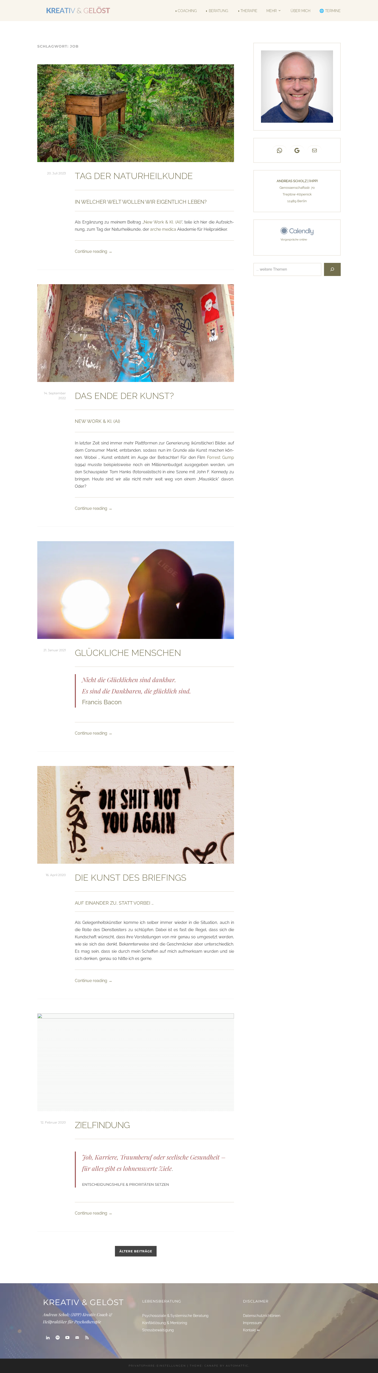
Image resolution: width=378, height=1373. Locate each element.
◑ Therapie (247, 10)
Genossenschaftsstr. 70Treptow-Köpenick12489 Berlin (297, 194)
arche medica (163, 229)
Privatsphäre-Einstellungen (157, 1365)
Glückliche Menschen (128, 653)
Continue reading (93, 251)
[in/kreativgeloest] (48, 1338)
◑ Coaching (186, 10)
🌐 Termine (330, 10)
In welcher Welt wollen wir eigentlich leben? (141, 202)
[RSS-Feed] (87, 1338)
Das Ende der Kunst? (124, 396)
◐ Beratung (217, 10)
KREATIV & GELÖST (83, 1302)
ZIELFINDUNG (102, 1125)
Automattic (237, 1365)
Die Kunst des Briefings (130, 877)
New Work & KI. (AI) (162, 222)
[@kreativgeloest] (67, 1338)
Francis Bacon (102, 702)
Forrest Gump (220, 457)
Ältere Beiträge (135, 1251)
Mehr (271, 10)
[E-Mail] (77, 1338)
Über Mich (300, 10)
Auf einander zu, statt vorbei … (114, 903)
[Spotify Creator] (57, 1338)
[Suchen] (332, 269)
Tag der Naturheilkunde (134, 176)
